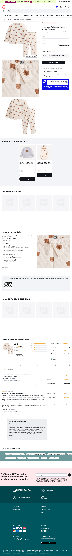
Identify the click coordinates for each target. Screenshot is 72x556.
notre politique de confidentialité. (53, 481)
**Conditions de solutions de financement (30, 553)
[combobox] (28, 365)
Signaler (43, 386)
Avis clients (29, 551)
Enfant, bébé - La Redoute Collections (14, 454)
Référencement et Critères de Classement (34, 550)
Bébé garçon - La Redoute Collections (36, 454)
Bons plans (17, 15)
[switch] (57, 82)
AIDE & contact (16, 506)
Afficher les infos (36, 519)
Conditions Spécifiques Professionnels (10, 551)
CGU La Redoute (22, 551)
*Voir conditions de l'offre (42, 478)
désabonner (53, 480)
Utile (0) (36, 386)
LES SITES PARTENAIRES (45, 509)
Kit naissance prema (10, 457)
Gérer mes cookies (6, 553)
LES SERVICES (43, 506)
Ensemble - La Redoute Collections (56, 454)
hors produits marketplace (56, 82)
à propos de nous (16, 509)
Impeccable (63, 354)
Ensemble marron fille (33, 457)
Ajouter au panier (53, 62)
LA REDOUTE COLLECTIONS (48, 25)
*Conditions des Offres (16, 553)
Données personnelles (53, 551)
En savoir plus (54, 539)
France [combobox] (65, 550)
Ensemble (6, 19)
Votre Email (39, 472)
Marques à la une (60, 15)
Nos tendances (40, 15)
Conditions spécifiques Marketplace (17, 550)
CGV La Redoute (6, 550)
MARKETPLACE (44, 512)
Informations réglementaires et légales (51, 550)
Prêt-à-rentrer (8, 15)
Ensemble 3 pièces (53, 457)
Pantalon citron (21, 457)
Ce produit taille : (58, 354)
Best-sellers (50, 15)
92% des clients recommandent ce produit (60, 358)
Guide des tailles (64, 45)
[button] (68, 6)
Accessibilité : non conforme (45, 553)
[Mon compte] (60, 6)
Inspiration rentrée (28, 15)
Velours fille (44, 457)
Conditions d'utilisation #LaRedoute (40, 551)
